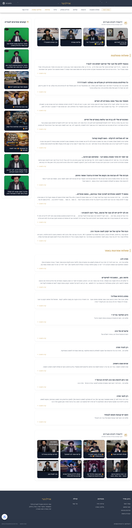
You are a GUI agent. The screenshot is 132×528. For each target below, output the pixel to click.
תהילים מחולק (64, 10)
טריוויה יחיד (100, 504)
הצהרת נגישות (126, 514)
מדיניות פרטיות (125, 510)
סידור (55, 10)
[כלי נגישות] (4, 517)
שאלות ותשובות (94, 10)
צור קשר (75, 504)
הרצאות (83, 10)
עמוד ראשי (106, 10)
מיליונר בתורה (36, 10)
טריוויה (47, 10)
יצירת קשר (25, 10)
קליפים (75, 10)
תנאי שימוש (126, 507)
